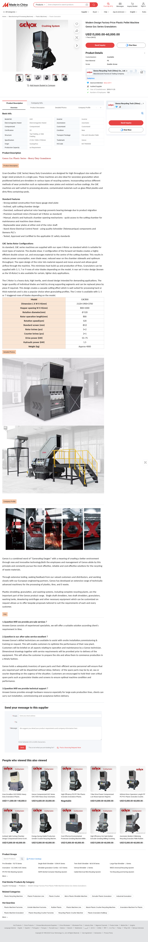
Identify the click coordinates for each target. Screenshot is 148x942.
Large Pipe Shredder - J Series (120, 863)
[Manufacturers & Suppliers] (15, 4)
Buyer (95, 12)
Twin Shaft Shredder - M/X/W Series (87, 863)
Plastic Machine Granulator (14, 913)
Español (27, 928)
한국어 (93, 928)
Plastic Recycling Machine (13, 896)
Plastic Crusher (54, 896)
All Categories (10, 12)
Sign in (143, 6)
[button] (96, 107)
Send (22, 747)
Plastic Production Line (36, 896)
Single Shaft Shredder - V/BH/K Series (51, 863)
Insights (132, 925)
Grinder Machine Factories (36, 907)
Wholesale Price (77, 925)
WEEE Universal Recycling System (122, 868)
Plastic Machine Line (73, 907)
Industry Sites (89, 925)
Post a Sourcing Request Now (69, 747)
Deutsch (69, 928)
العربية (86, 928)
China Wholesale (64, 925)
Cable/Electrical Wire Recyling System (87, 872)
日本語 (99, 928)
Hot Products (17, 925)
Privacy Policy (108, 933)
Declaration (98, 933)
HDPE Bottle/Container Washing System (52, 872)
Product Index (114, 925)
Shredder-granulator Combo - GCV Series (52, 868)
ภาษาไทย (112, 928)
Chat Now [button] (133, 45)
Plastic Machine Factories (13, 907)
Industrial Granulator (123, 896)
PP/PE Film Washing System (12, 872)
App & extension (118, 12)
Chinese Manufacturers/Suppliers (46, 925)
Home (4, 16)
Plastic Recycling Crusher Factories (41, 913)
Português (35, 928)
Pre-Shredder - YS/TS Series (12, 863)
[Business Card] (142, 113)
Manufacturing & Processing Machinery (21, 16)
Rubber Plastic (56, 907)
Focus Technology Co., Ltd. (58, 933)
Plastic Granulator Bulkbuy (97, 913)
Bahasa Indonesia (138, 928)
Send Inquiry (100, 45)
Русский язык (53, 928)
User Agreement (87, 933)
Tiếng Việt (127, 928)
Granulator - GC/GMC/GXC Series (14, 868)
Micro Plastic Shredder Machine (76, 896)
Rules (144, 12)
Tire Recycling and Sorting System (122, 872)
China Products (29, 925)
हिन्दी (105, 928)
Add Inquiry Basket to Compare (42, 85)
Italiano (62, 928)
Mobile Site (124, 925)
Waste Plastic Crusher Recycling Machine (100, 907)
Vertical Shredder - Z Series (83, 868)
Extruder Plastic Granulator (102, 896)
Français (44, 928)
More (4, 917)
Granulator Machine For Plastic (131, 907)
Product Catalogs (34, 859)
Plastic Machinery (41, 16)
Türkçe (119, 928)
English (20, 928)
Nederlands (78, 928)
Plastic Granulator (55, 16)
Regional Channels (101, 925)
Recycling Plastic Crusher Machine (71, 913)
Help (105, 12)
